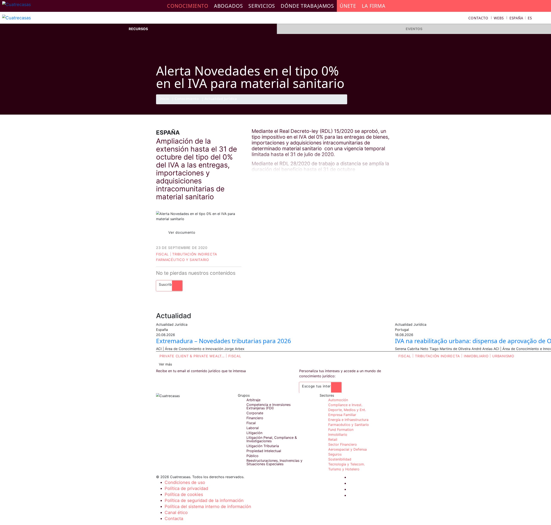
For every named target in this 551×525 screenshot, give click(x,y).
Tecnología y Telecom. (346, 464)
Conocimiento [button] (187, 5)
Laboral (252, 428)
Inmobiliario (476, 356)
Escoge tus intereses (320, 386)
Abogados (228, 5)
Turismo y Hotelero (343, 469)
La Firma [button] (373, 5)
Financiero (254, 418)
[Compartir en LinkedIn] (381, 104)
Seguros (335, 454)
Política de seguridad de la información (204, 500)
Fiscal (162, 254)
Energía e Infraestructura (348, 419)
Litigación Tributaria (262, 446)
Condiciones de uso (185, 482)
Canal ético (176, 512)
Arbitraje (253, 400)
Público (252, 455)
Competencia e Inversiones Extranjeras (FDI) (268, 406)
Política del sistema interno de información (208, 506)
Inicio (164, 99)
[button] (521, 18)
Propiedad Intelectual (263, 451)
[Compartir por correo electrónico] (390, 104)
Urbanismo (503, 356)
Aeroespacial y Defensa (347, 449)
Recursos (138, 29)
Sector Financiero (342, 444)
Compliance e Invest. (345, 405)
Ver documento (181, 232)
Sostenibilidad (339, 459)
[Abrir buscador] (545, 18)
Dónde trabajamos (307, 5)
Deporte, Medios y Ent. (347, 409)
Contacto (478, 18)
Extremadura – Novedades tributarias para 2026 (223, 341)
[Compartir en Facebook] (365, 104)
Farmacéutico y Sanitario (182, 260)
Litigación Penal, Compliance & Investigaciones (271, 439)
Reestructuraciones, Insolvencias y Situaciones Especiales (274, 462)
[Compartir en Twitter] (373, 104)
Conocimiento (187, 99)
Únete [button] (348, 5)
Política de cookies (184, 494)
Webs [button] (499, 18)
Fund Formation (340, 429)
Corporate (254, 413)
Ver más (165, 364)
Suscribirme (169, 284)
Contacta (174, 518)
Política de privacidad (186, 488)
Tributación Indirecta (194, 254)
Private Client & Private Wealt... (191, 356)
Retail (332, 439)
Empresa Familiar (342, 414)
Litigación (254, 432)
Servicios (261, 5)
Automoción (338, 400)
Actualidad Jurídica (221, 99)
